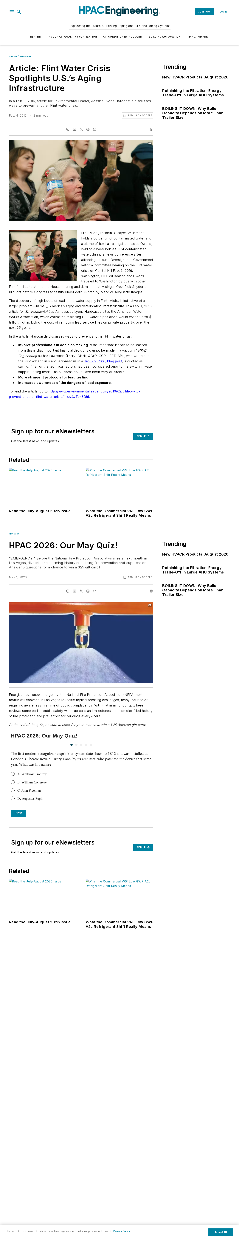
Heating (36, 36)
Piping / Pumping (20, 56)
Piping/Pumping (198, 36)
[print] (151, 129)
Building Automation (165, 36)
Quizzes (14, 533)
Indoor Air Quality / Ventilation (72, 36)
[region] (119, 1232)
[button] (12, 12)
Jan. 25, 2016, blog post (103, 361)
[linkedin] (74, 129)
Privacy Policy (121, 1231)
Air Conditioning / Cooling (123, 36)
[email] (95, 129)
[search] (19, 12)
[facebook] (68, 129)
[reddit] (88, 129)
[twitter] (81, 129)
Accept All (221, 1232)
